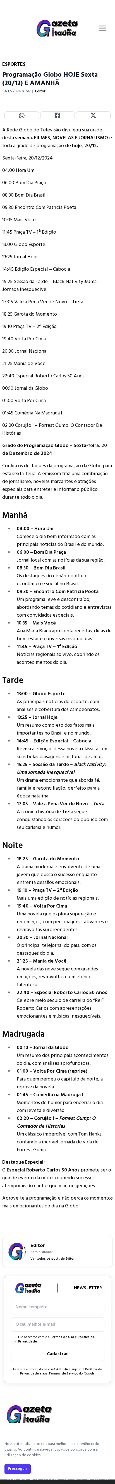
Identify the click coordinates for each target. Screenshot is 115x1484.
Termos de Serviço (63, 1373)
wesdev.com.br (97, 1479)
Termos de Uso (62, 1337)
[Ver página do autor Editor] (17, 1251)
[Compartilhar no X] (93, 115)
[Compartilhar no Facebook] (57, 115)
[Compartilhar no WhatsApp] (21, 115)
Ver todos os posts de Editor (52, 1259)
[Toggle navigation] (102, 28)
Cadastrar (57, 1354)
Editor (40, 91)
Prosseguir (17, 1468)
